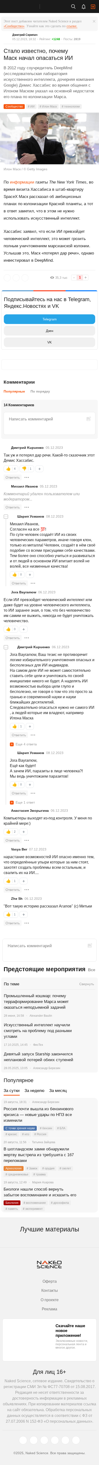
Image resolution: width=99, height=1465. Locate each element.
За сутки (12, 1090)
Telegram (50, 319)
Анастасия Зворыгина (30, 810)
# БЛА (61, 1128)
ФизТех (38, 1044)
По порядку (40, 391)
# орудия (48, 1168)
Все (91, 970)
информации (22, 182)
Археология (14, 1168)
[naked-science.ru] (76, 1440)
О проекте (50, 1300)
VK (49, 342)
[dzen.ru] (55, 1440)
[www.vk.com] (34, 1440)
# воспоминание (35, 1203)
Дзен (49, 331)
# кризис (11, 1134)
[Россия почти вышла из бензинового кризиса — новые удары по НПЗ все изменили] (88, 1115)
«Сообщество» (14, 26)
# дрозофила (60, 1203)
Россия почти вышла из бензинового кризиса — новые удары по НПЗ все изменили (38, 1115)
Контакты (49, 1290)
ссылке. (72, 26)
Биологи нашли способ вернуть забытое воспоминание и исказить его (40, 1192)
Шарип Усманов (30, 516)
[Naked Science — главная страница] (25, 6)
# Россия (40, 1134)
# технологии (71, 106)
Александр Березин (46, 1068)
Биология (12, 1203)
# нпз (25, 1134)
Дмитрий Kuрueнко (27, 448)
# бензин (46, 1128)
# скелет (65, 1168)
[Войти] (93, 7)
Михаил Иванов (24, 486)
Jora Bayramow (23, 592)
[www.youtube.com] (44, 1440)
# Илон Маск (48, 106)
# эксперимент (33, 1209)
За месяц (58, 1090)
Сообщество (14, 106)
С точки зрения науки (20, 1128)
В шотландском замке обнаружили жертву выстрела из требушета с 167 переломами (39, 1155)
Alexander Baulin (41, 1015)
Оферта (50, 1281)
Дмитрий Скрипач (24, 35)
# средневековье (17, 1174)
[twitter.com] (23, 1440)
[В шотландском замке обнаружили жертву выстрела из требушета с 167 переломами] (88, 1155)
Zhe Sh (17, 899)
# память (12, 1209)
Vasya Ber (19, 849)
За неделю (34, 1090)
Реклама (49, 1309)
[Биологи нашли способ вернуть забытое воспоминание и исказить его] (88, 1195)
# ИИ (31, 106)
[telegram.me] (65, 1440)
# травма (39, 1174)
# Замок (32, 1168)
